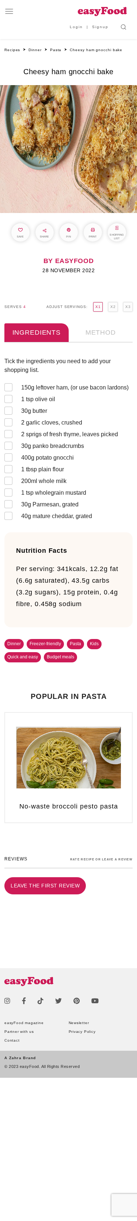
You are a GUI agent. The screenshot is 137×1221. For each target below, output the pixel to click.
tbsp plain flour (42, 469)
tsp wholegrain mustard (53, 493)
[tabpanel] (68, 440)
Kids (94, 643)
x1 (97, 307)
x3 (127, 307)
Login (76, 27)
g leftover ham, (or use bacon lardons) (75, 387)
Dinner (14, 643)
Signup (100, 27)
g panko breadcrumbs (52, 446)
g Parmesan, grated (50, 504)
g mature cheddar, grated (56, 516)
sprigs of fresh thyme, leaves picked (69, 434)
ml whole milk (43, 481)
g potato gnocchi (47, 457)
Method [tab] (100, 332)
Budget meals (60, 656)
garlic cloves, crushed (51, 422)
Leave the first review (45, 886)
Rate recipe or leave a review (101, 859)
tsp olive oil (38, 399)
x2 (112, 307)
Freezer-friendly (45, 643)
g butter (34, 411)
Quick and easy (22, 656)
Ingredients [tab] (36, 332)
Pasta (75, 643)
